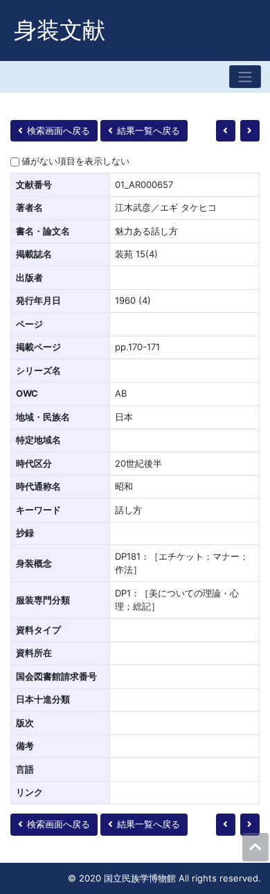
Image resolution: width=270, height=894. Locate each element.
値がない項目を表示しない (75, 160)
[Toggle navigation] (245, 76)
